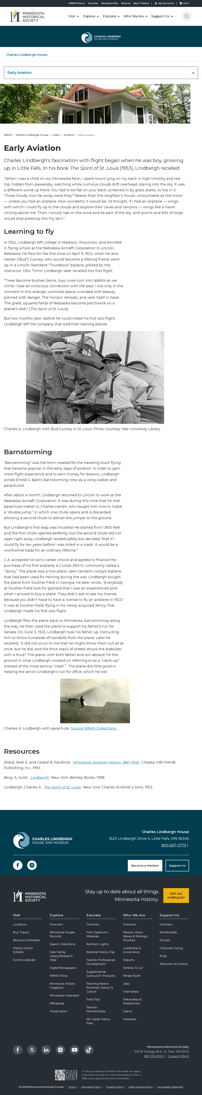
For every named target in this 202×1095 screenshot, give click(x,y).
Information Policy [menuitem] (91, 1087)
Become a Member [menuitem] (26, 940)
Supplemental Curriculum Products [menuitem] (100, 974)
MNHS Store (77, 3)
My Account (166, 3)
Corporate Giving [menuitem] (171, 948)
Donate (93, 3)
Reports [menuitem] (128, 960)
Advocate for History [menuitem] (174, 964)
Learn (56, 134)
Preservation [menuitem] (58, 1011)
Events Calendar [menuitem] (24, 960)
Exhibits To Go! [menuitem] (133, 968)
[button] (74, 16)
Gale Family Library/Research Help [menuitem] (61, 956)
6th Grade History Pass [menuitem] (98, 1021)
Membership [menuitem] (168, 932)
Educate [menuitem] (93, 915)
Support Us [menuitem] (169, 915)
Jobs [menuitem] (126, 983)
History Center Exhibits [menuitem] (23, 950)
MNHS (8, 134)
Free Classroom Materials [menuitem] (97, 934)
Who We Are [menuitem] (134, 915)
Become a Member (145, 865)
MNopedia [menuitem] (57, 1003)
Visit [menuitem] (16, 915)
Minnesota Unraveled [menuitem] (64, 995)
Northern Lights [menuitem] (97, 944)
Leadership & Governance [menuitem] (132, 950)
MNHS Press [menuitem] (58, 976)
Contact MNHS (178, 1056)
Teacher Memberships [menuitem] (95, 1009)
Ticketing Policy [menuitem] (115, 1087)
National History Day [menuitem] (100, 952)
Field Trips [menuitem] (93, 999)
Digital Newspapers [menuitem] (63, 968)
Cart (186, 3)
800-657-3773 (174, 845)
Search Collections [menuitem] (62, 944)
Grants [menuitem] (127, 1011)
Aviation (69, 134)
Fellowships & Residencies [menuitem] (132, 1001)
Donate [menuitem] (165, 940)
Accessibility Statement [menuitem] (170, 1087)
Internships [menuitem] (130, 991)
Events (125, 3)
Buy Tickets (141, 3)
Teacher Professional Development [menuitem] (100, 962)
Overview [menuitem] (56, 924)
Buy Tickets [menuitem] (21, 932)
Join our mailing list (176, 895)
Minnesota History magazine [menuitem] (62, 985)
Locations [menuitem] (19, 924)
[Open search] (186, 16)
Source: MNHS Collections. (94, 728)
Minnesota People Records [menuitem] (62, 934)
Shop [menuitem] (163, 956)
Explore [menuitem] (56, 915)
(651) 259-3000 (154, 1056)
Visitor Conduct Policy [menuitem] (140, 1087)
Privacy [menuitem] (72, 1087)
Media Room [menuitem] (132, 976)
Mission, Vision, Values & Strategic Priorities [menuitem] (135, 936)
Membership (109, 3)
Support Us (177, 865)
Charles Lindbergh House (27, 55)
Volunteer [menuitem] (130, 1019)
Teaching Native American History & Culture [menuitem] (99, 987)
